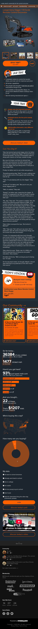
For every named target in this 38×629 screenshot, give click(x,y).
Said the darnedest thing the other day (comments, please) (16, 497)
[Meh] (3, 2)
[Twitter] (12, 613)
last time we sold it (27, 86)
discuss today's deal (19, 142)
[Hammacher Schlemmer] (10, 581)
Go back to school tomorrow (13, 474)
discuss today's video (19, 534)
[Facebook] (3, 613)
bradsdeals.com (8, 379)
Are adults (8, 485)
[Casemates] (19, 594)
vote (19, 502)
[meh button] (32, 63)
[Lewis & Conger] (27, 581)
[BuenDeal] (27, 590)
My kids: (6, 471)
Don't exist (8, 493)
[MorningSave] (27, 585)
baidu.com (6, 385)
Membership (6, 573)
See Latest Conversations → (10, 568)
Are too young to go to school (14, 489)
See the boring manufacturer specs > (17, 96)
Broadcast (10, 341)
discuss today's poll (19, 507)
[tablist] (19, 55)
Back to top (19, 543)
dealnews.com (8, 389)
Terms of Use (23, 626)
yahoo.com (6, 382)
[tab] (5, 55)
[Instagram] (7, 613)
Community (5, 549)
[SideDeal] (10, 590)
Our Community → (14, 305)
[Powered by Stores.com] (19, 621)
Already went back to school (13, 478)
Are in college (9, 482)
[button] (1, 6)
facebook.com (7, 392)
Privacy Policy (15, 626)
